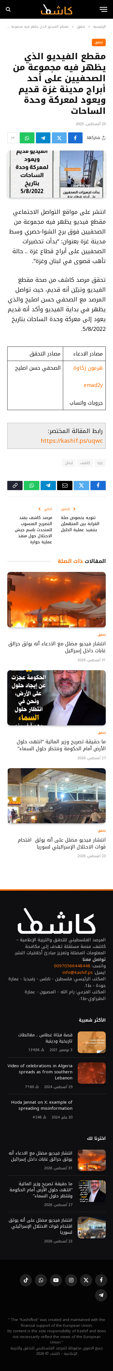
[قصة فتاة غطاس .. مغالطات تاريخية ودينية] (92, 1042)
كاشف (85, 462)
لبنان (69, 462)
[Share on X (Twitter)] (59, 137)
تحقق (99, 42)
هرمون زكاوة (88, 368)
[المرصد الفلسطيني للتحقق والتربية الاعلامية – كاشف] (56, 9)
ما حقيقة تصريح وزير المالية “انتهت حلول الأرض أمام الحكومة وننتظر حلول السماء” (61, 745)
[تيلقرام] (43, 137)
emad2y (93, 385)
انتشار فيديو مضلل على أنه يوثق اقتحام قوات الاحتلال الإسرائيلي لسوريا (62, 843)
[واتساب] (27, 137)
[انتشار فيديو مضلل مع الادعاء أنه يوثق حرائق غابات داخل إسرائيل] (56, 599)
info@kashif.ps (77, 972)
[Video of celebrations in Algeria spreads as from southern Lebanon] (92, 1073)
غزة (100, 462)
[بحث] (9, 9)
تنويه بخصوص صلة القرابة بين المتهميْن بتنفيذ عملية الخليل (80, 524)
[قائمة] (103, 9)
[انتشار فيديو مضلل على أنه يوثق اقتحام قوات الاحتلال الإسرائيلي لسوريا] (56, 795)
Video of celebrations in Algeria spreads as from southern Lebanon (40, 1072)
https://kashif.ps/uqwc (72, 440)
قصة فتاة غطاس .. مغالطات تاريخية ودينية (45, 1038)
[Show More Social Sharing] (12, 137)
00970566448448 (72, 966)
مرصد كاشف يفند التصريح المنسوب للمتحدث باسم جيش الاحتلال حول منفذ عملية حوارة (33, 530)
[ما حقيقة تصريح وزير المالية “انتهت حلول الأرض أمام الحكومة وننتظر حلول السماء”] (56, 697)
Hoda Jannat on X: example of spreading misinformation (41, 1105)
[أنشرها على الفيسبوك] (75, 137)
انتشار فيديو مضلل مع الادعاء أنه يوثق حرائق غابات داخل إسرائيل (57, 647)
